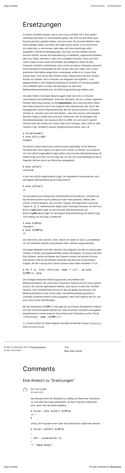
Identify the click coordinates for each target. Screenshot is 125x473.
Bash (66, 351)
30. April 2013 (37, 392)
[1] (39, 116)
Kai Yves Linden (39, 389)
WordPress (115, 466)
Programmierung (38, 347)
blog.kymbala (10, 6)
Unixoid (78, 351)
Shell (72, 351)
